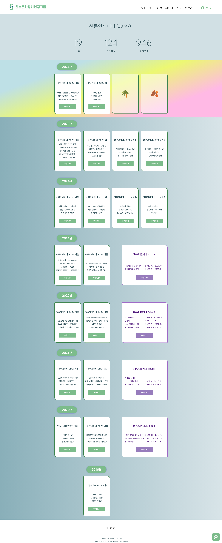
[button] (142, 7)
